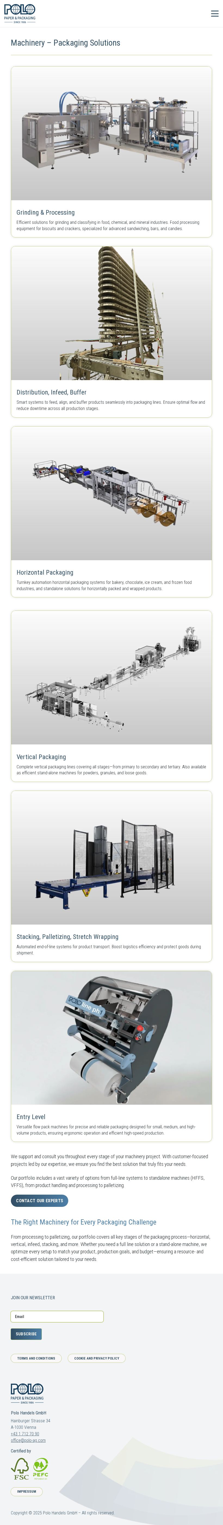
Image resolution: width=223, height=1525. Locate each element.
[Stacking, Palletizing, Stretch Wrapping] (111, 876)
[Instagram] (23, 1285)
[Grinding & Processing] (111, 152)
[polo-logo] (19, 13)
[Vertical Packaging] (111, 696)
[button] (199, 13)
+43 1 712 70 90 (25, 1433)
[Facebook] (13, 1285)
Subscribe (26, 1334)
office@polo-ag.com (28, 1440)
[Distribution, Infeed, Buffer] (111, 332)
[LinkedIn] (33, 1285)
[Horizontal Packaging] (111, 512)
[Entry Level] (111, 1056)
